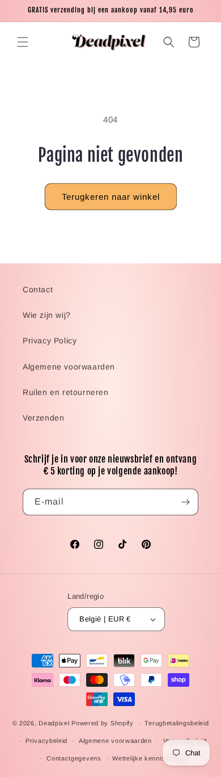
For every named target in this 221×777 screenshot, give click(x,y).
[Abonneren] (185, 502)
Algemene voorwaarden (69, 366)
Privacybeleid (46, 740)
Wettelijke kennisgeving (148, 758)
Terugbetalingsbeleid (176, 723)
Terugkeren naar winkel (111, 196)
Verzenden (43, 417)
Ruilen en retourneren (66, 392)
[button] (22, 42)
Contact (38, 289)
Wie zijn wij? (47, 315)
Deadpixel (54, 723)
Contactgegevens (73, 758)
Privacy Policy (49, 340)
